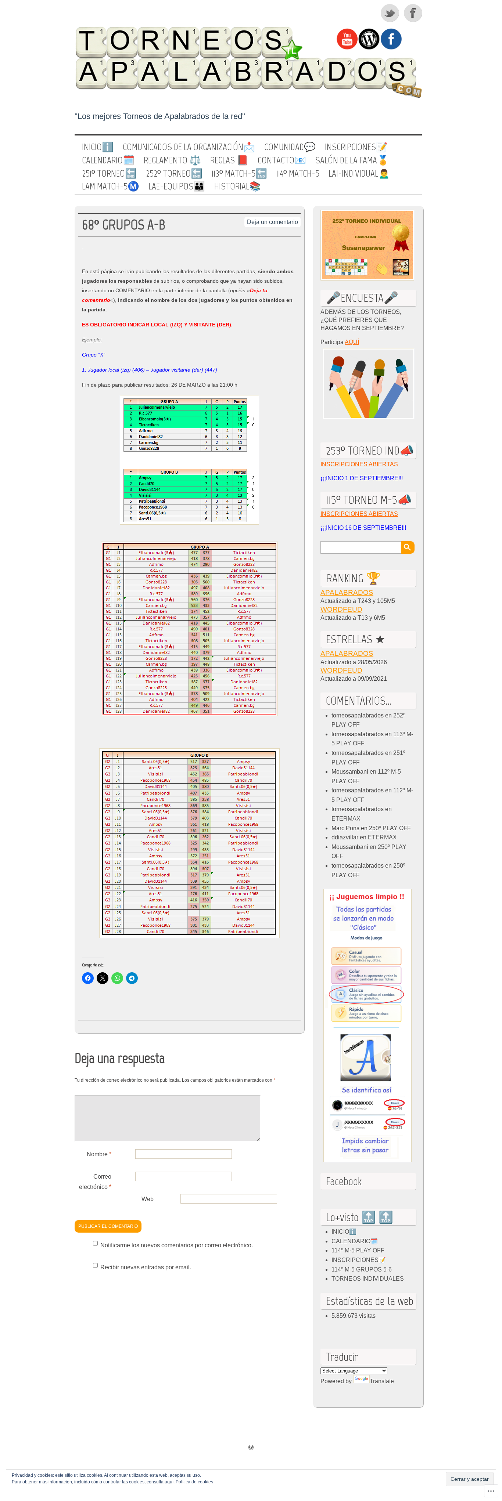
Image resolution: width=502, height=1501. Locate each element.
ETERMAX (346, 818)
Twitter (390, 13)
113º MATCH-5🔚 (239, 173)
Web (147, 1199)
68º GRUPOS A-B (123, 224)
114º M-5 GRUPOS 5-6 (361, 1269)
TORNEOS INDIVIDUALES (367, 1279)
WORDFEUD (341, 609)
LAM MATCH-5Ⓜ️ (110, 186)
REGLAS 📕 (229, 160)
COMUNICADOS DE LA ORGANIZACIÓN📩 (189, 147)
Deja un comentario (272, 222)
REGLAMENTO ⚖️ (172, 160)
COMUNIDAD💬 (290, 147)
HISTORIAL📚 (237, 186)
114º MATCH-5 (297, 173)
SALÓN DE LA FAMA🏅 (352, 160)
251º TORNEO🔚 (109, 173)
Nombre (99, 1154)
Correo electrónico (95, 1181)
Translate (382, 1381)
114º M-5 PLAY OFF (357, 1250)
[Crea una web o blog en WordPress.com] (251, 1448)
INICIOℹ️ (98, 147)
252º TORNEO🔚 (174, 173)
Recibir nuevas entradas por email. (145, 1267)
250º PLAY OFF (390, 828)
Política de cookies (194, 1481)
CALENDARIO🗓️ (108, 160)
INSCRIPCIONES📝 (356, 147)
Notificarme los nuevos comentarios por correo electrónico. (176, 1245)
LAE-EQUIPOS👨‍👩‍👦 (176, 186)
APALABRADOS (346, 592)
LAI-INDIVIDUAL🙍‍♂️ (359, 173)
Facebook (414, 13)
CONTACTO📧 (282, 160)
